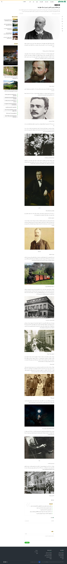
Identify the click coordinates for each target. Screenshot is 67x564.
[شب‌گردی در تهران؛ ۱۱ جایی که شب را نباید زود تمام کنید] (15, 38)
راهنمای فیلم (62, 557)
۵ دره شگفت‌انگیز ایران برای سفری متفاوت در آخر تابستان (10, 101)
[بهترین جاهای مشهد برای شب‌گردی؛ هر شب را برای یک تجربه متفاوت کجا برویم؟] (10, 55)
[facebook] (62, 23)
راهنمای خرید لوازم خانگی (48, 555)
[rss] (6, 562)
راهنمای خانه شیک (61, 554)
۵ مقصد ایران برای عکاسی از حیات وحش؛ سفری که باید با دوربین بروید (11, 77)
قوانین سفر (41, 1)
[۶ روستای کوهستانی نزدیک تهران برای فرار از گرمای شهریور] (15, 25)
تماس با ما (36, 551)
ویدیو (37, 1)
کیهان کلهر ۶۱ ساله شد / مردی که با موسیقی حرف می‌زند (44, 513)
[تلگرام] (62, 30)
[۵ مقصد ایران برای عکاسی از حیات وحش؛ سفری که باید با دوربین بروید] (10, 71)
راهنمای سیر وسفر (61, 552)
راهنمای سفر (52, 1)
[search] (2, 1)
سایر (33, 1)
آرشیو (37, 553)
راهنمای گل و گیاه (61, 555)
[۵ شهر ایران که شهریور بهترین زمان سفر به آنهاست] (10, 85)
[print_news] (62, 19)
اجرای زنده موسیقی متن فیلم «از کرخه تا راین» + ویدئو (44, 508)
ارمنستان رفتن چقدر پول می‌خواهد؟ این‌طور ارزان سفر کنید (8, 33)
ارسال (27, 542)
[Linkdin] (62, 28)
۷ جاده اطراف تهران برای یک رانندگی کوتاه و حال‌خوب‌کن (10, 98)
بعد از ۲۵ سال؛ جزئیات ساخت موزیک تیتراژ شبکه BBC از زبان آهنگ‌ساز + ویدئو (41, 511)
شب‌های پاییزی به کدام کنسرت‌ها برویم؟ (46, 509)
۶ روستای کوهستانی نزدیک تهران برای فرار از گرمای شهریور (8, 25)
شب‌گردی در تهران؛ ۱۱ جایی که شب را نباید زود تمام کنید (7, 38)
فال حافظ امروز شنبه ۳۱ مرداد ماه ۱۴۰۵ (11, 113)
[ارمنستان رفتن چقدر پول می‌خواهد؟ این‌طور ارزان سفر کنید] (15, 33)
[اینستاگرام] (5, 561)
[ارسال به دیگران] (62, 21)
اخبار (30, 1)
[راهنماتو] (62, 1)
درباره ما (36, 550)
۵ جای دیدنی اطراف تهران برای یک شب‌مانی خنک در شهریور (10, 110)
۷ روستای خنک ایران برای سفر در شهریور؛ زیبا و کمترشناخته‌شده (8, 20)
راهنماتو (25, 1)
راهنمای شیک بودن (49, 557)
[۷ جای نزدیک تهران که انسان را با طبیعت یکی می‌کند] (15, 29)
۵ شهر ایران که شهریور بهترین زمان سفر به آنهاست (11, 90)
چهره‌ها (51, 558)
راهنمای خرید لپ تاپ (49, 554)
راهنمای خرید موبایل (49, 552)
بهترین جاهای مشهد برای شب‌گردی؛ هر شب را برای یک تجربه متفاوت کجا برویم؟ (11, 62)
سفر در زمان (46, 1)
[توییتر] (62, 26)
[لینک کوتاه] (62, 16)
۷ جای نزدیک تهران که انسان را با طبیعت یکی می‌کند (8, 29)
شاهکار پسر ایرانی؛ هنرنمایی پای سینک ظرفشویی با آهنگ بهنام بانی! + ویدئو (41, 506)
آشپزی (63, 558)
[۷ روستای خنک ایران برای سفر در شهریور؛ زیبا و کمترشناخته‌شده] (15, 20)
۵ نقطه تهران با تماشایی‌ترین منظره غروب (11, 107)
